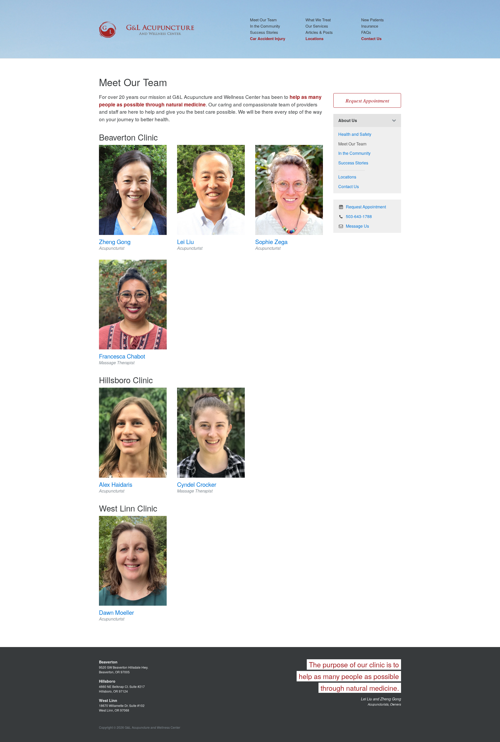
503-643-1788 (358, 216)
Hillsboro (107, 681)
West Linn (108, 700)
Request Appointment (367, 100)
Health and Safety (354, 134)
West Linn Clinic (128, 508)
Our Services (316, 26)
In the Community (265, 26)
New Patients (372, 19)
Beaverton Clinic (128, 137)
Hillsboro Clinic (126, 380)
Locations (314, 38)
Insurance (369, 26)
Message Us (357, 226)
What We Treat (318, 19)
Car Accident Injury (267, 38)
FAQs (366, 32)
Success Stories (264, 32)
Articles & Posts (319, 32)
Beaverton (108, 661)
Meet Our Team (263, 19)
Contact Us (371, 38)
